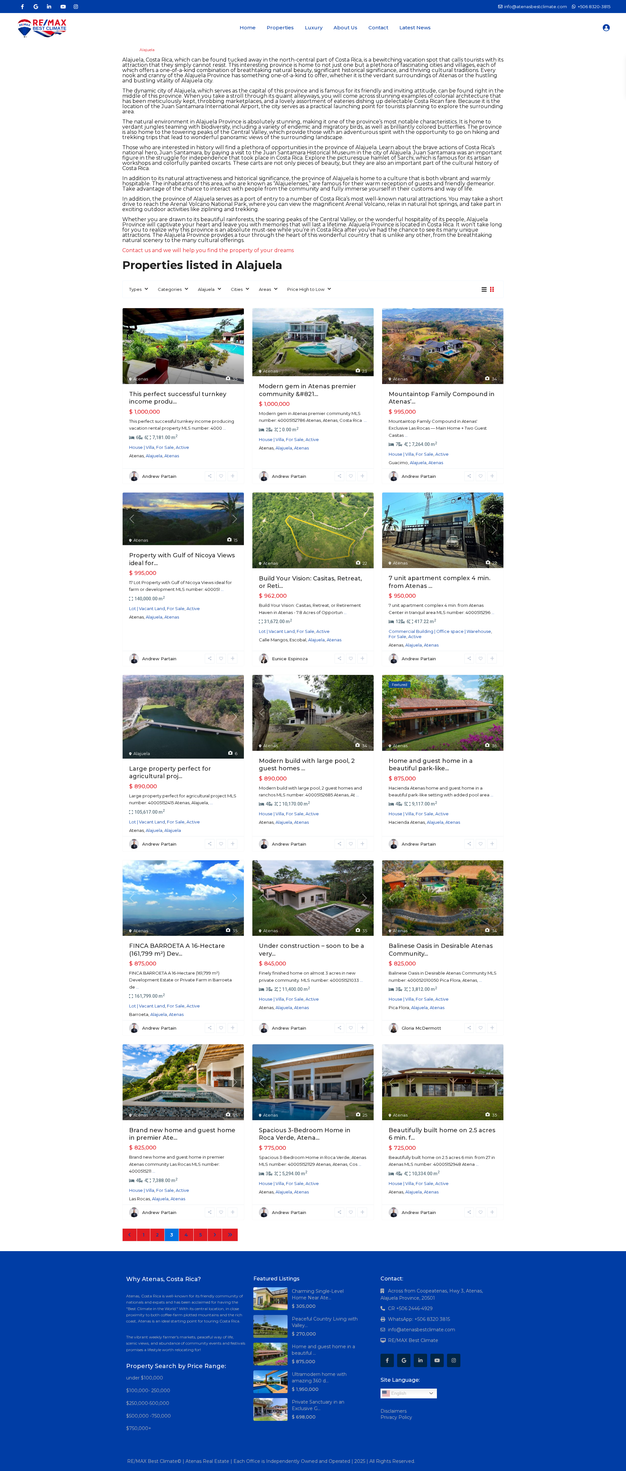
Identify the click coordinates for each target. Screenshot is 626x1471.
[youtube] (62, 6)
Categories (170, 289)
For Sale (165, 447)
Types (135, 289)
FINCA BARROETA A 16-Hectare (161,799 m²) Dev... (177, 949)
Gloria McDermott (421, 1028)
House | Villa (141, 447)
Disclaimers (393, 1411)
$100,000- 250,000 (148, 1390)
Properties (280, 27)
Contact (378, 27)
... (224, 428)
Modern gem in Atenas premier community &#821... (307, 390)
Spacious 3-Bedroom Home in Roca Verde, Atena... (304, 1134)
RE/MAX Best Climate (413, 1340)
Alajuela (206, 289)
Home (248, 27)
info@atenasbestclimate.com (421, 1330)
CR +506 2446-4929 (410, 1308)
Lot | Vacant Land (147, 608)
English (398, 1393)
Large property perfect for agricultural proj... (170, 772)
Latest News (415, 27)
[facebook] (22, 6)
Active (182, 447)
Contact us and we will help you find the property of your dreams (208, 250)
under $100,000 (144, 1378)
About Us (345, 27)
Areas (265, 289)
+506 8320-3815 (594, 6)
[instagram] (75, 6)
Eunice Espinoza (290, 658)
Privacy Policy (396, 1417)
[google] (35, 6)
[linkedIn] (49, 6)
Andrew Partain (159, 476)
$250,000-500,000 (147, 1403)
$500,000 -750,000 (148, 1416)
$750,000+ (138, 1428)
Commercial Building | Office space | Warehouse (440, 631)
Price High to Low (305, 289)
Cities (237, 289)
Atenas (140, 378)
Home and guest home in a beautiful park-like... (431, 764)
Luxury (313, 27)
